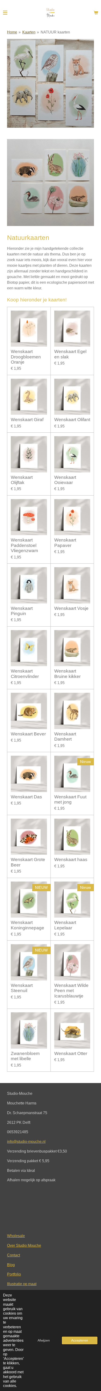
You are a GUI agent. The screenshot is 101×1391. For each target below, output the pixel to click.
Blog (11, 1265)
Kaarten (28, 32)
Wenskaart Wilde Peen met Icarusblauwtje (71, 990)
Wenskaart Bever (28, 733)
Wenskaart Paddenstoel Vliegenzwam (24, 545)
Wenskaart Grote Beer (28, 862)
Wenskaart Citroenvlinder (25, 674)
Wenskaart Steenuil (22, 988)
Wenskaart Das (26, 796)
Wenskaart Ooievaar (65, 480)
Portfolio (14, 1274)
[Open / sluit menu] (5, 13)
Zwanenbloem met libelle (25, 1056)
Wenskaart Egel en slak (70, 354)
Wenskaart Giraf (27, 419)
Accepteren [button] (79, 1340)
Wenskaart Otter (70, 1053)
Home (12, 32)
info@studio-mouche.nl (26, 1141)
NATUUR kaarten (55, 32)
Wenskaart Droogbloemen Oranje (26, 357)
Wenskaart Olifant (72, 419)
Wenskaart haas (70, 859)
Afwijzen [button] (44, 1340)
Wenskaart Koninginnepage (27, 925)
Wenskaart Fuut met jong (70, 799)
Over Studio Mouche (24, 1245)
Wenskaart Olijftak (22, 480)
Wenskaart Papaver (65, 543)
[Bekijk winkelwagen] (96, 13)
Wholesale (16, 1236)
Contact (13, 1255)
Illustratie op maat (21, 1284)
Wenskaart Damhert (65, 736)
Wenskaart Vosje (71, 608)
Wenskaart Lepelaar (65, 925)
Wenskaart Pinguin (22, 611)
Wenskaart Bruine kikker (67, 674)
